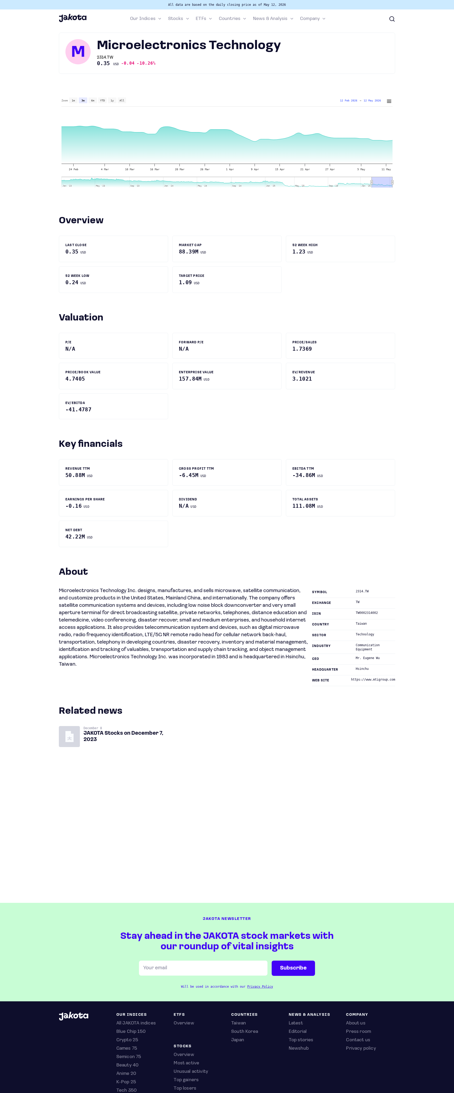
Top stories (301, 1040)
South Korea (244, 1031)
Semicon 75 (128, 1057)
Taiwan (238, 1023)
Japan (237, 1040)
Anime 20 (126, 1073)
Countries (230, 19)
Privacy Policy (260, 986)
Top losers (185, 1088)
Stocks (175, 19)
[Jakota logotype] (72, 21)
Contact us (358, 1040)
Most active (186, 1063)
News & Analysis (270, 19)
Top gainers (186, 1080)
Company (310, 19)
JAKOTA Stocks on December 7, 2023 (123, 736)
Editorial (298, 1031)
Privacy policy (361, 1048)
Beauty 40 (127, 1065)
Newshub (299, 1048)
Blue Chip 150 (131, 1031)
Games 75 (126, 1048)
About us (355, 1023)
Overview (184, 1055)
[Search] (392, 19)
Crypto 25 (127, 1040)
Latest (296, 1023)
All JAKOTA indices (136, 1023)
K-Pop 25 (126, 1082)
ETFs (201, 19)
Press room (358, 1031)
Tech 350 (126, 1090)
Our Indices (143, 19)
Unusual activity (191, 1071)
